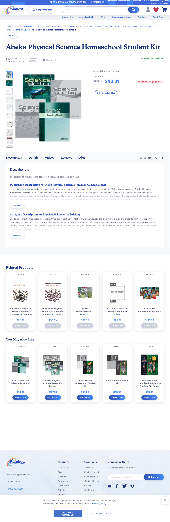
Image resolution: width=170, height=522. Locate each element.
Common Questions (121, 17)
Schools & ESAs (86, 17)
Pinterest (156, 158)
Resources (63, 481)
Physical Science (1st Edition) (18, 29)
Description (14, 157)
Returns (61, 494)
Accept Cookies (68, 514)
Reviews (66, 157)
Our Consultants (91, 476)
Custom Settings (99, 513)
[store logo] (14, 9)
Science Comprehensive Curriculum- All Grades (88, 26)
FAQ (60, 472)
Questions (62, 476)
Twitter (149, 158)
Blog (103, 17)
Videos (49, 157)
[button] (148, 9)
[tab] (12, 35)
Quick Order (158, 17)
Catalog (88, 485)
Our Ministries (90, 490)
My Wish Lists (156, 9)
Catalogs (142, 17)
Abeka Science (116, 26)
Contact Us (67, 17)
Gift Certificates (91, 481)
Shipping (62, 490)
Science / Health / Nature (23, 26)
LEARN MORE (97, 2)
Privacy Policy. (100, 503)
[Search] (133, 10)
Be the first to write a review (106, 71)
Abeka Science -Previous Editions (138, 26)
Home (8, 26)
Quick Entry (63, 485)
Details (34, 157)
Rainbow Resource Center (16, 463)
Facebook (162, 158)
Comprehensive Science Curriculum (51, 26)
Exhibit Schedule (92, 472)
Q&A (81, 157)
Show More (17, 205)
